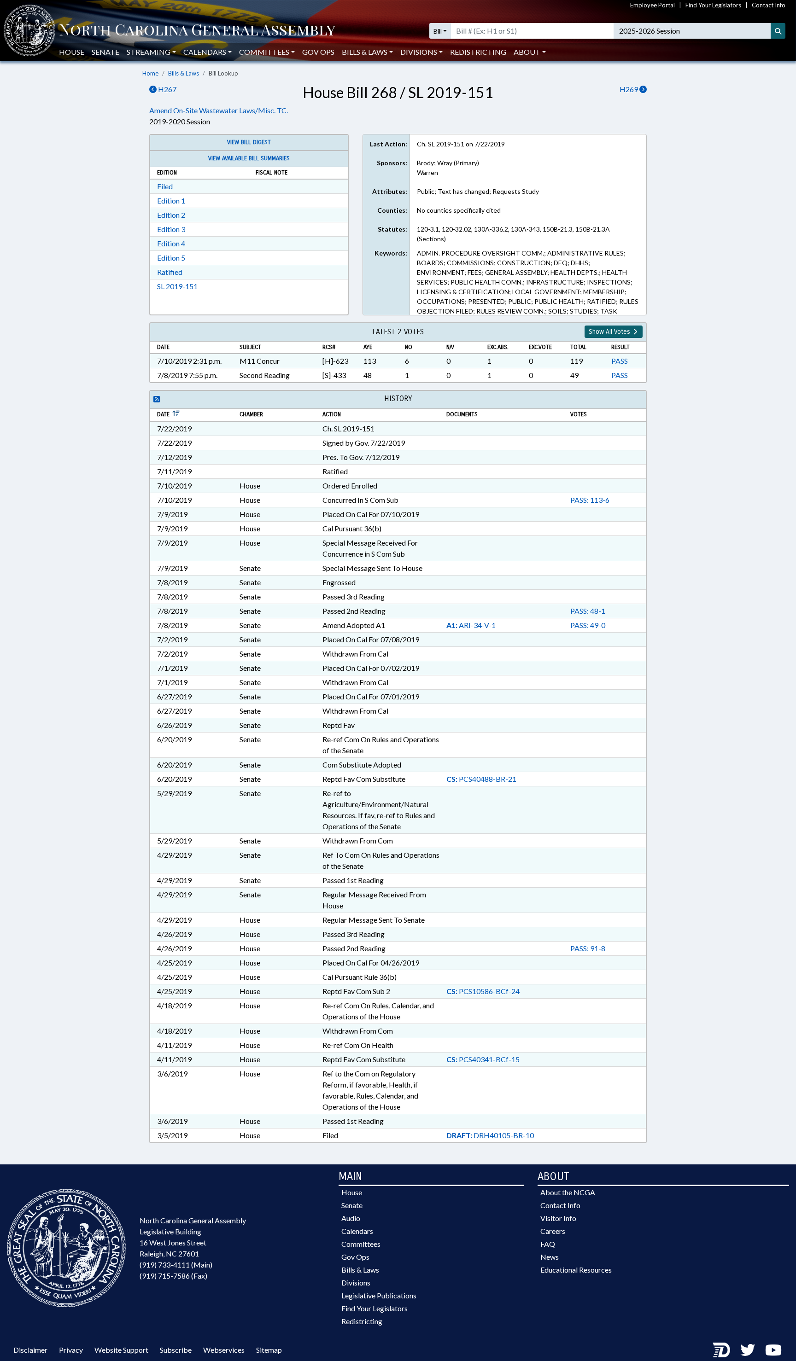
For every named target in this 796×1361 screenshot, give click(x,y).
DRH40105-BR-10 (490, 1135)
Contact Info (768, 5)
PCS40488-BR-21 (481, 778)
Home (150, 73)
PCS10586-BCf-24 (483, 991)
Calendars (357, 1231)
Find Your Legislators (713, 5)
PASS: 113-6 (589, 499)
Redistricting (478, 51)
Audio (350, 1218)
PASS (619, 360)
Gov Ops (318, 51)
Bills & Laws (183, 73)
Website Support (121, 1349)
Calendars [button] (204, 51)
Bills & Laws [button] (364, 51)
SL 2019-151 (177, 286)
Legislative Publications (378, 1295)
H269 (629, 89)
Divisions (355, 1282)
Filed (165, 186)
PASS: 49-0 (587, 625)
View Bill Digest (249, 142)
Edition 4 (171, 243)
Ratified (169, 272)
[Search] (778, 31)
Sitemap (269, 1349)
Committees (360, 1243)
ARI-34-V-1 (471, 625)
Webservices (224, 1349)
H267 (166, 89)
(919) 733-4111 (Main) (176, 1264)
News (549, 1256)
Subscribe (176, 1349)
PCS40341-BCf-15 (483, 1059)
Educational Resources (576, 1269)
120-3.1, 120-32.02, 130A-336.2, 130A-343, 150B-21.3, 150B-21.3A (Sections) (513, 234)
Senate (105, 51)
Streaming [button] (148, 51)
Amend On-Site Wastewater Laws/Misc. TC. (218, 110)
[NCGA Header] (197, 31)
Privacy (71, 1349)
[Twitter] (748, 1350)
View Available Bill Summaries (249, 158)
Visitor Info (558, 1218)
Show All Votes (610, 332)
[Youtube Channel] (773, 1350)
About (527, 51)
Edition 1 (171, 200)
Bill (437, 31)
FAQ (547, 1243)
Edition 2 (171, 214)
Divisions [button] (418, 51)
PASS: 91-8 (587, 948)
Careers (552, 1231)
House (71, 51)
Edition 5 (171, 257)
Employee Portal (652, 5)
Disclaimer (30, 1349)
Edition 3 (171, 229)
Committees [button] (264, 51)
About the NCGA (567, 1192)
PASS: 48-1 (587, 610)
